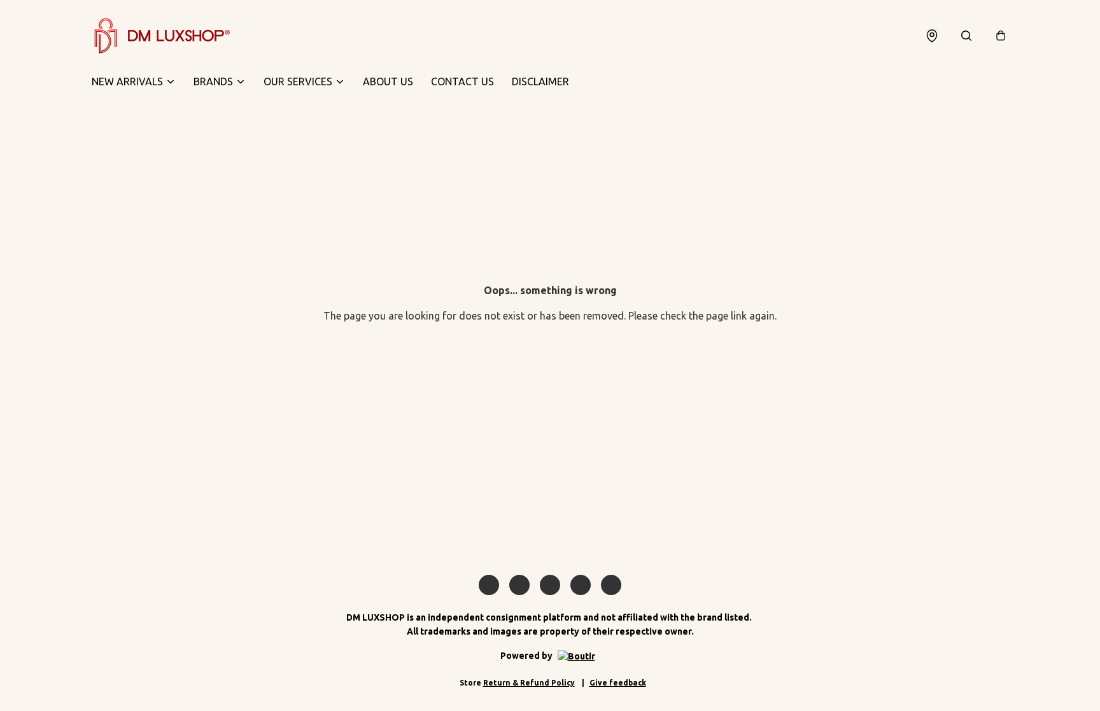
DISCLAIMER (540, 81)
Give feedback (617, 683)
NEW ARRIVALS (127, 81)
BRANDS (213, 81)
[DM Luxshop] (162, 35)
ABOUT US (388, 81)
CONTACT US (462, 81)
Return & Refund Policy (529, 683)
